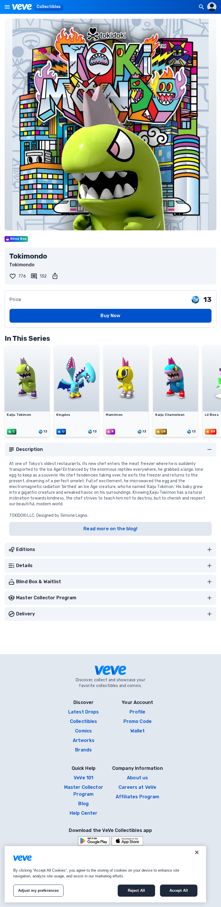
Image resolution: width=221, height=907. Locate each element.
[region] (105, 874)
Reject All (136, 890)
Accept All (178, 890)
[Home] (22, 7)
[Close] (196, 852)
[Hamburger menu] (7, 6)
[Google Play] (93, 840)
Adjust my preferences (38, 890)
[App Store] (127, 840)
